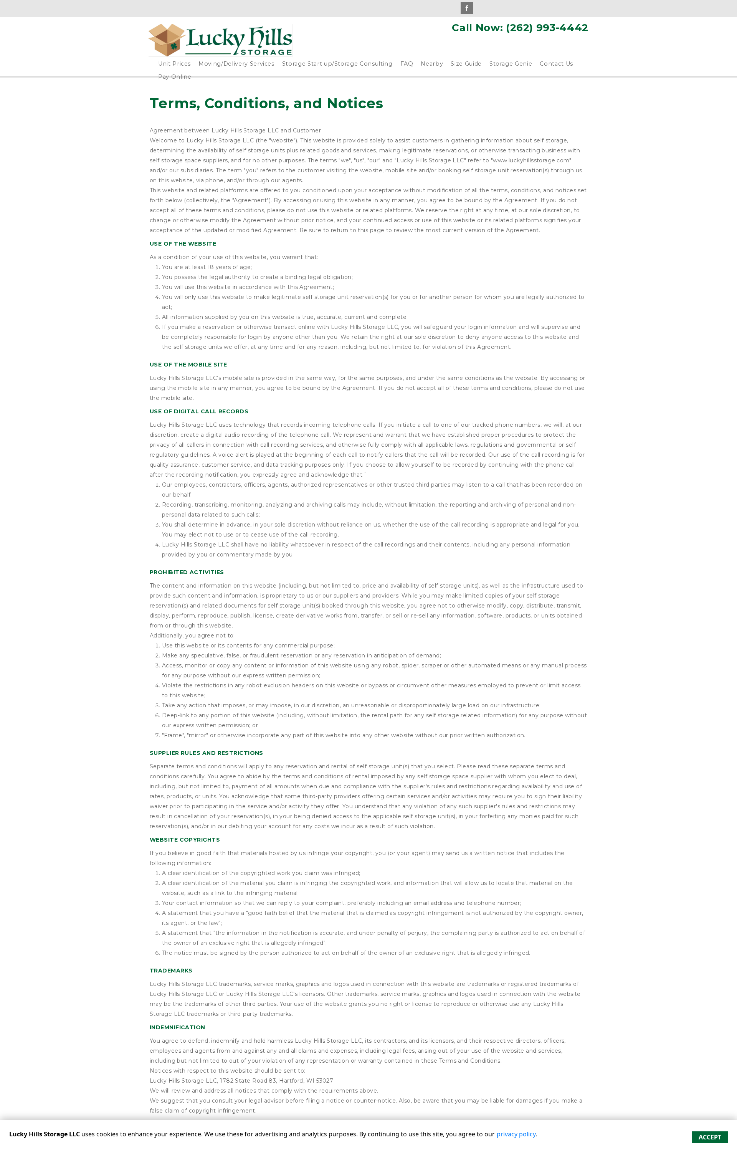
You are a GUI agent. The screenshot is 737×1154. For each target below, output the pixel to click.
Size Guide (466, 63)
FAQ (406, 63)
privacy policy (516, 1134)
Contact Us (556, 63)
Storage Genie (510, 63)
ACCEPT (710, 1137)
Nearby (432, 63)
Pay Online (175, 76)
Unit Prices (174, 63)
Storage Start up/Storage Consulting (337, 63)
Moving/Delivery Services (236, 63)
